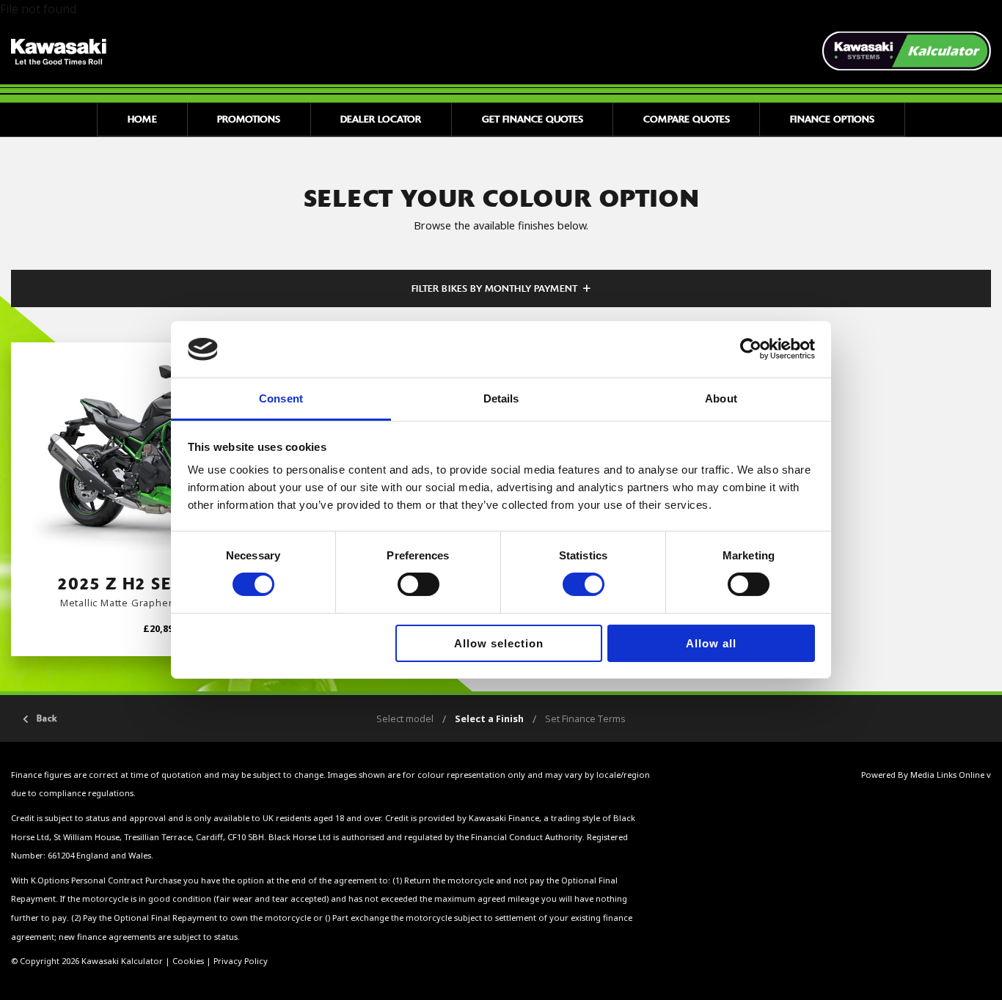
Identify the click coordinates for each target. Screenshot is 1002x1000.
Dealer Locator (380, 119)
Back (47, 718)
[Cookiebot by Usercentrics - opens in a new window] (751, 349)
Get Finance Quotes (532, 119)
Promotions (248, 119)
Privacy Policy (240, 960)
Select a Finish (489, 718)
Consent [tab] (281, 398)
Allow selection (499, 643)
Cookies (188, 960)
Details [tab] (501, 398)
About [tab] (721, 398)
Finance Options (832, 119)
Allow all (711, 643)
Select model (405, 718)
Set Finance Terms (585, 718)
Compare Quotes (686, 119)
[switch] (418, 584)
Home (142, 119)
